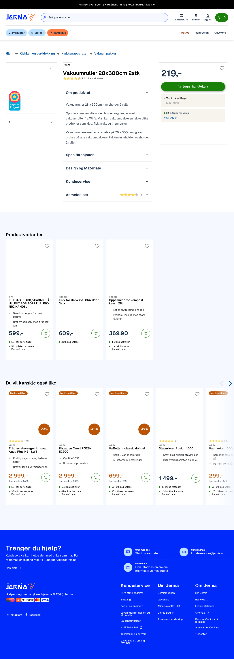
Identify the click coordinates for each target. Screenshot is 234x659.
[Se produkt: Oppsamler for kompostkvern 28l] (129, 299)
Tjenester (201, 634)
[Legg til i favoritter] (222, 68)
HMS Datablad (129, 627)
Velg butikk (170, 117)
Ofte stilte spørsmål (132, 593)
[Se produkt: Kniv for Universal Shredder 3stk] (79, 299)
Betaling (126, 599)
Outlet (185, 32)
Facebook (35, 614)
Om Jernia (201, 593)
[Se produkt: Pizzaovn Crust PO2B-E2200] (79, 446)
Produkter (18, 32)
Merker (39, 32)
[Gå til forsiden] (20, 17)
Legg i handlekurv (196, 86)
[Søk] (44, 17)
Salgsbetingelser (131, 621)
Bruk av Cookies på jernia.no (206, 620)
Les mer (151, 4)
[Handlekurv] (221, 17)
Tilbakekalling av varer (134, 634)
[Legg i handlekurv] (45, 333)
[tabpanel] (31, 87)
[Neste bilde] (52, 121)
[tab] (20, 122)
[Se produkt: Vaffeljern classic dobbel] (129, 446)
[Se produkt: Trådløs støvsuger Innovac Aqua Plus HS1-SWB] (29, 446)
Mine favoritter (166, 606)
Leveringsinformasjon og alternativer (135, 614)
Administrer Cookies (207, 627)
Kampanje (59, 32)
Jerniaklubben (166, 593)
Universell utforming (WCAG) (133, 641)
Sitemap (200, 612)
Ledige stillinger (204, 606)
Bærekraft (201, 599)
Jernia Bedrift (166, 612)
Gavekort (220, 32)
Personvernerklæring (170, 619)
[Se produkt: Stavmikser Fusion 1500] (179, 446)
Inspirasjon (202, 32)
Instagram (16, 614)
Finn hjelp (11, 568)
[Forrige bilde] (9, 121)
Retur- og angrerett (132, 606)
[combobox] (108, 17)
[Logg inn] (208, 17)
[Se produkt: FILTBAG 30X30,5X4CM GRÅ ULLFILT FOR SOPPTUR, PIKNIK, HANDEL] (29, 299)
